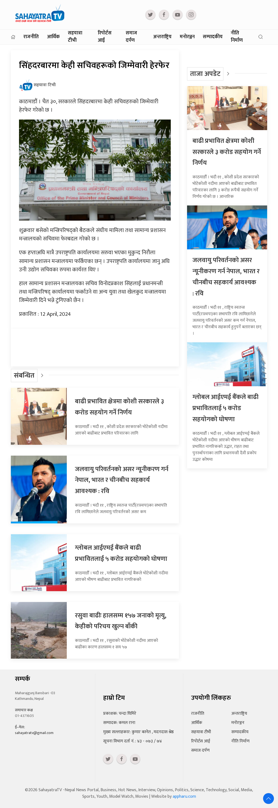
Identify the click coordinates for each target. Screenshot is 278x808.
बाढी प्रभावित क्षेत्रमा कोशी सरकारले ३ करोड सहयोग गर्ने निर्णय (119, 407)
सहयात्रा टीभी (75, 37)
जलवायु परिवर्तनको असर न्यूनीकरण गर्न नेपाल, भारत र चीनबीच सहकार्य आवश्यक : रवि (121, 480)
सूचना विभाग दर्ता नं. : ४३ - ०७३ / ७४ (132, 741)
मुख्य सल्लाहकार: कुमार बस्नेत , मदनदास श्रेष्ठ (138, 732)
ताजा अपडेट (205, 73)
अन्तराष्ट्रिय (162, 37)
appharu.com (184, 796)
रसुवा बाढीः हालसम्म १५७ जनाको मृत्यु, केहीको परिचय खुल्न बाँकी (120, 621)
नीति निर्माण (237, 37)
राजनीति (31, 37)
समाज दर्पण (131, 37)
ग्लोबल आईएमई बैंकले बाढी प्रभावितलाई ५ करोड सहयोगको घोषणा (121, 553)
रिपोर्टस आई (105, 37)
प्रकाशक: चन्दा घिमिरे (119, 713)
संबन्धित (24, 375)
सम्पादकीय (213, 37)
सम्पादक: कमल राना (119, 722)
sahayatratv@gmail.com (34, 733)
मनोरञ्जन (187, 37)
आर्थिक (53, 37)
